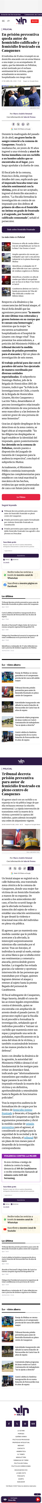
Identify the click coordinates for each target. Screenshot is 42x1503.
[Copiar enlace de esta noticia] (28, 124)
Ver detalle (6, 562)
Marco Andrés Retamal (22, 114)
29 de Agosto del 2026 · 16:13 (12, 824)
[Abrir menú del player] (37, 1494)
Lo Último (21, 497)
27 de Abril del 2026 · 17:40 (11, 81)
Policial (7, 29)
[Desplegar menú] (3, 21)
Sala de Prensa (29, 117)
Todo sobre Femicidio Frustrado (21, 229)
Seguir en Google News (30, 81)
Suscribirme (21, 555)
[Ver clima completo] (8, 21)
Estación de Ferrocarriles (11, 14)
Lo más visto (8, 237)
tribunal (28, 1137)
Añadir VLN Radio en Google (22, 129)
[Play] (38, 1499)
